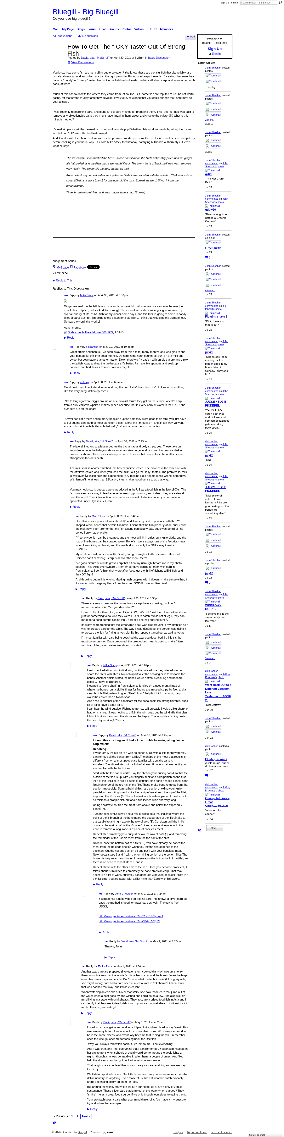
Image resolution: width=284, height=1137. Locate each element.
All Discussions (62, 35)
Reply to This (62, 280)
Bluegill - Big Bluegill (85, 12)
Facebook (80, 267)
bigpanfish (92, 346)
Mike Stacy (87, 295)
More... (215, 828)
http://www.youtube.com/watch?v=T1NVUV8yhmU (131, 916)
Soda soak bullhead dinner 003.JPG (90, 332)
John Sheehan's (216, 165)
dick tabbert (211, 441)
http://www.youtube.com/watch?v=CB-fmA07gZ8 (129, 921)
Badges (178, 1132)
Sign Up (224, 2)
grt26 (208, 174)
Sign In (234, 2)
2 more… (210, 119)
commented (211, 163)
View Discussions (82, 62)
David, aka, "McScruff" (95, 57)
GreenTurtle (213, 248)
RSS (55, 1123)
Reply (69, 337)
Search (280, 2)
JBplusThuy (105, 966)
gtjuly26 (210, 209)
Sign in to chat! (257, 1135)
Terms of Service (221, 1132)
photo (221, 166)
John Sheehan (213, 67)
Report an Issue (197, 1132)
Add (192, 36)
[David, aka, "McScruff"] (59, 53)
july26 (209, 352)
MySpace (63, 267)
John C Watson (124, 893)
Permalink (66, 295)
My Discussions (87, 35)
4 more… (210, 290)
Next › (86, 1116)
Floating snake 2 (216, 316)
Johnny (84, 382)
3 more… (210, 658)
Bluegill (82, 1132)
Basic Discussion (159, 57)
